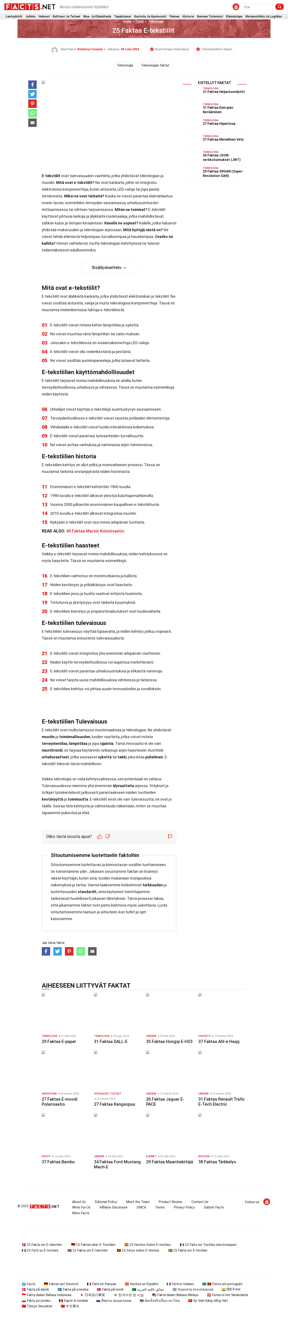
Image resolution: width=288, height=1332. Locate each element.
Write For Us (81, 1207)
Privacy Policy (184, 1207)
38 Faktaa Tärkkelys (217, 1161)
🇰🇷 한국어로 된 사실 (128, 1295)
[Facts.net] (29, 6)
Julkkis (30, 16)
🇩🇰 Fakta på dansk (35, 1289)
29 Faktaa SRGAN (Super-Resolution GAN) (223, 173)
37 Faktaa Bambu (58, 1161)
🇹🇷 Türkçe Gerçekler (37, 1306)
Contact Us (199, 1202)
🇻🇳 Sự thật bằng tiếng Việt (208, 1301)
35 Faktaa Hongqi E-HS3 (169, 1041)
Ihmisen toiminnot (210, 16)
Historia (188, 16)
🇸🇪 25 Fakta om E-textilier (187, 1250)
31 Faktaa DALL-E (111, 1041)
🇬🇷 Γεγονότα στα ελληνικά (192, 1289)
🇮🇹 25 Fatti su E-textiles (40, 1250)
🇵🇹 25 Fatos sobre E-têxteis (138, 1250)
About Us (79, 1202)
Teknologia (156, 21)
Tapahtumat (122, 16)
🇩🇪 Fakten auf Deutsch (61, 1284)
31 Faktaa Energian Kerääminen (218, 110)
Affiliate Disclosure (114, 1207)
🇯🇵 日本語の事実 (92, 1295)
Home (127, 21)
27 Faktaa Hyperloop (219, 124)
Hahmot (44, 16)
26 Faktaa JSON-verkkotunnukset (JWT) (222, 157)
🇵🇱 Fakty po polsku (36, 1301)
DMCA (141, 1207)
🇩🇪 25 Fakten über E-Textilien (93, 1245)
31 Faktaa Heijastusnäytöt (224, 92)
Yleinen (174, 16)
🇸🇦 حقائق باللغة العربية (148, 1289)
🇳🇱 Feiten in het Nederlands (227, 1295)
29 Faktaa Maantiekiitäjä (169, 1161)
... (286, 16)
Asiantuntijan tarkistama (172, 49)
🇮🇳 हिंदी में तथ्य (231, 1289)
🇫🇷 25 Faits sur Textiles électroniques (208, 1245)
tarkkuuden (153, 885)
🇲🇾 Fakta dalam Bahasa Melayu (175, 1295)
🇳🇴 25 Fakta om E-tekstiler (87, 1250)
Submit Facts (214, 1207)
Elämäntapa (234, 16)
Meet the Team (137, 1202)
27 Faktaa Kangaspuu (114, 1104)
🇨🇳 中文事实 (70, 1306)
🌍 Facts (28, 1284)
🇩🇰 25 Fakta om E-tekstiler (42, 1245)
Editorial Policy (106, 1202)
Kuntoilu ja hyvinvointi (150, 16)
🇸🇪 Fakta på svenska (73, 1289)
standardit (87, 891)
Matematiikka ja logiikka (263, 16)
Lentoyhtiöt (14, 16)
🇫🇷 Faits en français (101, 1284)
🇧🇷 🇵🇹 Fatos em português (222, 1284)
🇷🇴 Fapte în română (73, 1301)
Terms (160, 1207)
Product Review (170, 1202)
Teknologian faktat (155, 65)
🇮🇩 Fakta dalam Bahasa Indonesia (46, 1295)
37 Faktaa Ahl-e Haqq (219, 1041)
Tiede (140, 21)
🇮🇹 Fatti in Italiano (180, 1284)
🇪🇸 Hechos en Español (141, 1284)
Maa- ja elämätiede (97, 16)
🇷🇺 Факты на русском (113, 1301)
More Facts (80, 1213)
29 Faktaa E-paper (59, 1041)
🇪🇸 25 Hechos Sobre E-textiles (147, 1245)
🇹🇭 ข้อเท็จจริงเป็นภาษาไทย (160, 1301)
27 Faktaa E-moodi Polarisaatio (60, 1102)
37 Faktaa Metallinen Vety (223, 139)
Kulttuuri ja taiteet (66, 16)
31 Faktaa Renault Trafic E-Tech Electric (221, 1102)
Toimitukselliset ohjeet (216, 49)
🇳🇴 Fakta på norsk (110, 1289)
